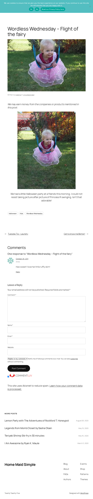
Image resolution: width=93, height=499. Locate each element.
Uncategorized (28, 95)
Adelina (18, 95)
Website (11, 347)
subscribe (74, 359)
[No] (90, 6)
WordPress (84, 493)
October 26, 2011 (22, 259)
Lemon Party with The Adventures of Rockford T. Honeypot (37, 420)
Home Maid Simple (20, 464)
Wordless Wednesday (34, 213)
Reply (18, 272)
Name (10, 325)
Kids (21, 213)
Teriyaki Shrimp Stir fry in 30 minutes (24, 435)
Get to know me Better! (74, 233)
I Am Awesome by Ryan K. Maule (22, 443)
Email (10, 336)
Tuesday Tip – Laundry (18, 233)
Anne (18, 262)
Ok (31, 9)
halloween (13, 213)
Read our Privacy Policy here (53, 9)
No (37, 9)
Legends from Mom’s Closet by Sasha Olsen (28, 428)
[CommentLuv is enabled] (20, 376)
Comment (12, 295)
